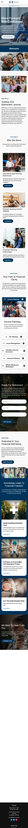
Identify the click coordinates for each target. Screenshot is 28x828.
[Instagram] (16, 820)
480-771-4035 (15, 808)
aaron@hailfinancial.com (14, 817)
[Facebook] (11, 820)
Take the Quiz (7, 421)
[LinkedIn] (14, 820)
